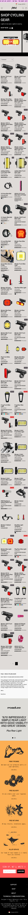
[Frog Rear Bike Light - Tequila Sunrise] (19, 414)
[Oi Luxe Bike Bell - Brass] (4, 247)
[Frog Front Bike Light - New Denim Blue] (8, 414)
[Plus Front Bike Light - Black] (1, 364)
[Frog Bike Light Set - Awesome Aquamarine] (18, 604)
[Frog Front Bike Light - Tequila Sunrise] (5, 414)
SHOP (13, 889)
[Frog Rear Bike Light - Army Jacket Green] (21, 414)
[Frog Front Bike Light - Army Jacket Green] (7, 414)
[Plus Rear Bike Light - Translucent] (16, 294)
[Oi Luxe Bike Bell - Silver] (3, 247)
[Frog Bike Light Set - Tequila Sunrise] (19, 604)
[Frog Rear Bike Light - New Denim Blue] (22, 414)
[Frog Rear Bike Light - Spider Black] (15, 414)
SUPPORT (13, 885)
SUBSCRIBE (21, 871)
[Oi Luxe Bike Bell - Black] (1, 247)
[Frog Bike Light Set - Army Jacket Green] (21, 604)
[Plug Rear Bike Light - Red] (18, 556)
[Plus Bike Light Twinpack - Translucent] (16, 532)
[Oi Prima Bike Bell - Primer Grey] (3, 198)
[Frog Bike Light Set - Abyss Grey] (16, 604)
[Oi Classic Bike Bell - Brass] (5, 223)
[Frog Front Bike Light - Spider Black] (1, 414)
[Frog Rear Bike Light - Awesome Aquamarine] (18, 414)
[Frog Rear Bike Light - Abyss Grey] (16, 414)
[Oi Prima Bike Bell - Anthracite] (1, 198)
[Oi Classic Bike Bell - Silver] (3, 223)
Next (27, 41)
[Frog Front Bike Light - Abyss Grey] (3, 414)
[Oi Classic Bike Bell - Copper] (4, 223)
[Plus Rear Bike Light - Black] (15, 294)
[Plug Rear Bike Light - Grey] (16, 556)
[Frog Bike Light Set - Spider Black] (15, 604)
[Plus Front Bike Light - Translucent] (3, 364)
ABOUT (13, 893)
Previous (2, 41)
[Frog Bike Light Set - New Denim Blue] (22, 604)
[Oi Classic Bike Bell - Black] (1, 223)
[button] (4, 82)
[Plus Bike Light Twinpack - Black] (15, 532)
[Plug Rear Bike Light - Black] (15, 556)
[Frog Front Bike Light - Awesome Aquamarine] (4, 414)
